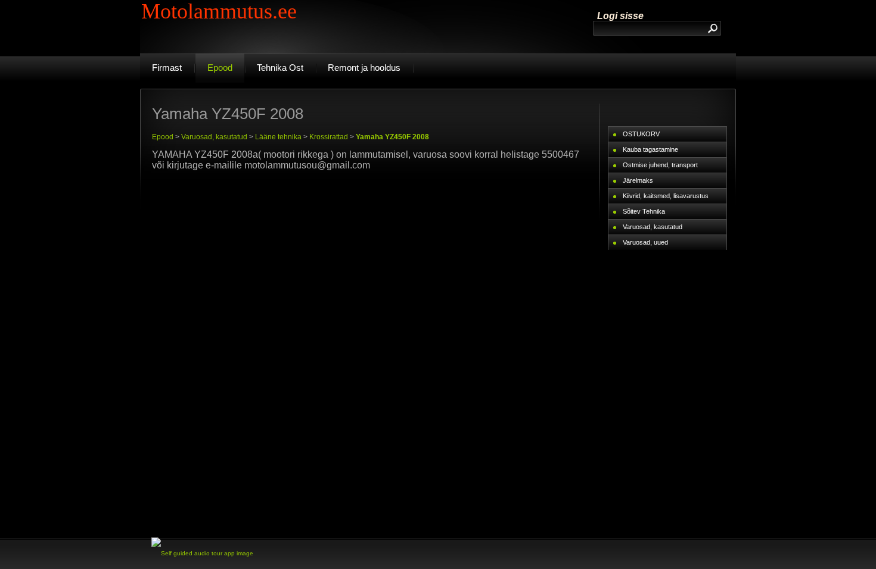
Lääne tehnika (278, 137)
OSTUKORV (641, 133)
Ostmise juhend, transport (660, 164)
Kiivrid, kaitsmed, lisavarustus (666, 195)
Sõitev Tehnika (644, 211)
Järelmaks (638, 180)
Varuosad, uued (645, 242)
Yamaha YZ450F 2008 (392, 137)
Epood (162, 137)
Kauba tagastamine (650, 149)
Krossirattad (328, 137)
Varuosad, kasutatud (214, 137)
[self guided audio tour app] (202, 553)
